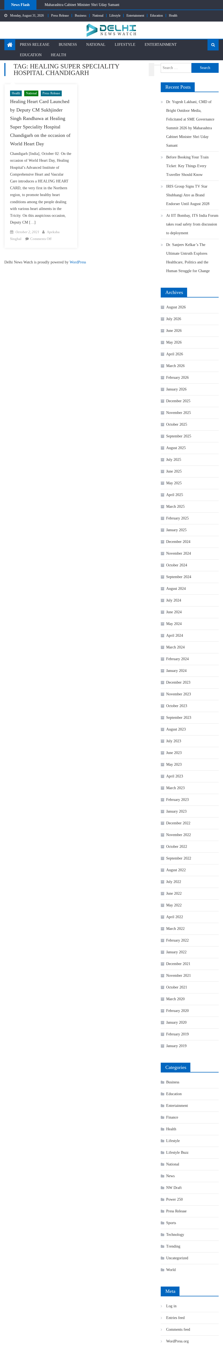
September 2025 (178, 436)
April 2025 (174, 495)
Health (173, 15)
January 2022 (176, 952)
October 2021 (176, 987)
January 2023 (176, 811)
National (97, 15)
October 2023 (176, 706)
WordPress (78, 262)
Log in (171, 1306)
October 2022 (176, 847)
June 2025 (174, 471)
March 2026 (175, 366)
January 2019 (176, 1046)
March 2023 (175, 788)
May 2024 (174, 624)
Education (156, 15)
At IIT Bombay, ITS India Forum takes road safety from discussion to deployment (192, 224)
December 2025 (178, 401)
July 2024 (173, 600)
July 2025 (173, 460)
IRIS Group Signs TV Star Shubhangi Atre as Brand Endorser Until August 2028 (187, 195)
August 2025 (176, 448)
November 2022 (178, 835)
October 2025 (176, 424)
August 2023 (176, 729)
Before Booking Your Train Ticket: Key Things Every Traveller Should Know (105, 7)
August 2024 (176, 589)
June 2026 (174, 331)
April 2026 (174, 354)
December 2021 (178, 964)
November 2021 (178, 976)
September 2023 (178, 718)
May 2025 (174, 483)
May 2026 (174, 342)
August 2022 (176, 870)
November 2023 (178, 694)
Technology (175, 1235)
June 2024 (174, 612)
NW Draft (174, 1188)
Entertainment (135, 15)
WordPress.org (177, 1341)
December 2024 (178, 542)
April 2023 (174, 776)
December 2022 (178, 823)
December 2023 (178, 682)
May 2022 (174, 905)
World (171, 1270)
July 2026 (173, 319)
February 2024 (177, 659)
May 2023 (174, 764)
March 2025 (175, 506)
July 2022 (173, 882)
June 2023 (174, 753)
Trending (173, 1246)
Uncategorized (177, 1258)
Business (80, 15)
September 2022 (178, 858)
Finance (172, 1117)
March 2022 (175, 929)
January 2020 (176, 1022)
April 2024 (174, 635)
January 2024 (176, 671)
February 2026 (177, 377)
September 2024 (178, 577)
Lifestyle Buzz (177, 1152)
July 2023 (173, 741)
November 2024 (178, 553)
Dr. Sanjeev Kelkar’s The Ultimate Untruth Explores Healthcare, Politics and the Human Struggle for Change (188, 258)
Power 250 (174, 1199)
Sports (171, 1223)
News (170, 1176)
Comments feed (178, 1329)
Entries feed (175, 1318)
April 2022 (174, 917)
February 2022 (177, 940)
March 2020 (175, 999)
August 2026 (176, 307)
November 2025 (178, 413)
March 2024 (175, 647)
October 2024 (176, 565)
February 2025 (177, 518)
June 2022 (174, 893)
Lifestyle (114, 15)
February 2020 (177, 1011)
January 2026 (176, 389)
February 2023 (177, 800)
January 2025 (176, 530)
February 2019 (177, 1034)
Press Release (60, 15)
